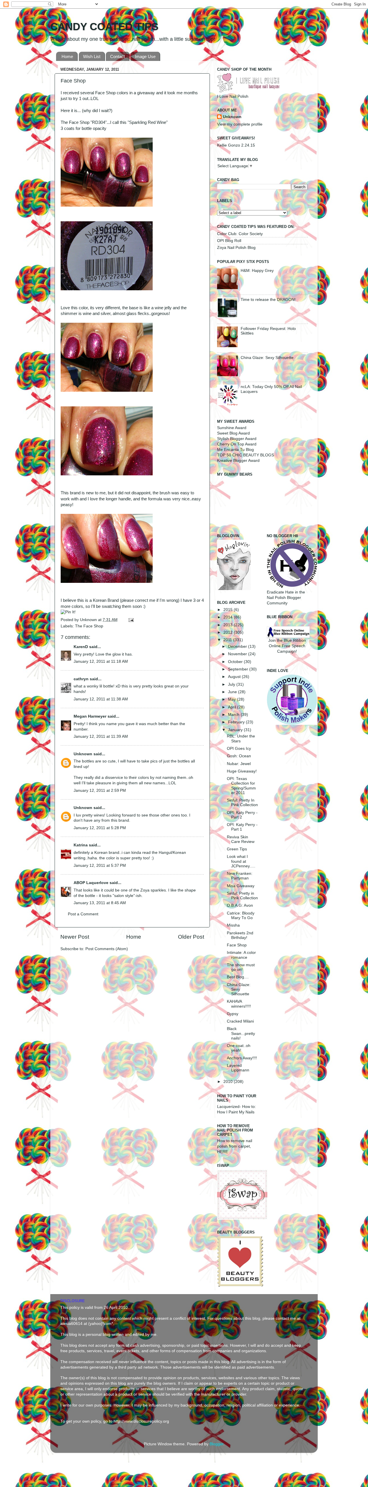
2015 (228, 610)
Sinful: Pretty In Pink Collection (242, 802)
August (235, 677)
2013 (228, 625)
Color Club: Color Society (240, 234)
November (238, 654)
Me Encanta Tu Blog (235, 449)
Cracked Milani (240, 1021)
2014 (228, 617)
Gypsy (232, 1014)
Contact (117, 56)
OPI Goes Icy (239, 748)
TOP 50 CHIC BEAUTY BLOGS (245, 455)
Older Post (191, 937)
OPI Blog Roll (229, 241)
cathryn (81, 679)
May (232, 699)
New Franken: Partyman (239, 875)
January (236, 730)
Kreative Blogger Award (238, 460)
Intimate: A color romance (241, 954)
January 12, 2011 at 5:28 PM (100, 828)
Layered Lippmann (238, 1067)
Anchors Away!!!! (242, 1058)
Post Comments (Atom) (106, 949)
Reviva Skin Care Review (240, 839)
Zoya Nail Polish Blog (236, 247)
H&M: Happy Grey (257, 270)
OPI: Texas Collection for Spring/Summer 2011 (241, 786)
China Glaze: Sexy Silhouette (267, 358)
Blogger (216, 1444)
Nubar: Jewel (239, 764)
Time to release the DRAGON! (268, 299)
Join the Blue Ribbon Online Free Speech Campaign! (287, 646)
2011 (228, 640)
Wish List (91, 56)
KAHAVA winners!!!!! (239, 1003)
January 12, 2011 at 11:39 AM (101, 736)
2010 (228, 1081)
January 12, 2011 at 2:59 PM (100, 790)
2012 (228, 632)
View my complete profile (239, 124)
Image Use (145, 56)
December (238, 646)
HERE (222, 1152)
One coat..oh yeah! (238, 1048)
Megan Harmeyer (90, 716)
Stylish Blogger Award (236, 439)
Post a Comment (83, 914)
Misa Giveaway (240, 886)
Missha (233, 925)
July (232, 684)
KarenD (81, 647)
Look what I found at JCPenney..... (241, 861)
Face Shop (237, 945)
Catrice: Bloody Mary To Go (240, 915)
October (236, 662)
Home (67, 56)
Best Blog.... (238, 977)
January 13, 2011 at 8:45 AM (100, 903)
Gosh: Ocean (239, 756)
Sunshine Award (231, 428)
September (238, 669)
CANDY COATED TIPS (104, 26)
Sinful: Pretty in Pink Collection (242, 895)
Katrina (81, 845)
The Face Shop (89, 626)
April (232, 707)
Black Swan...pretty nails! (241, 1033)
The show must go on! (241, 967)
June (233, 692)
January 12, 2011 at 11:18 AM (101, 661)
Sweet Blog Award (233, 433)
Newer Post (74, 937)
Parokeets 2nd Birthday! (240, 935)
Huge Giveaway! (242, 771)
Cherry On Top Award (236, 444)
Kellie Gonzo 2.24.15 (236, 145)
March (234, 714)
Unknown (89, 620)
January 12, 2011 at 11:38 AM (101, 699)
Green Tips (237, 849)
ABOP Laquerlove (91, 883)
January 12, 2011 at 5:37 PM (100, 865)
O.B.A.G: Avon (240, 905)
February (237, 722)
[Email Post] (130, 620)
